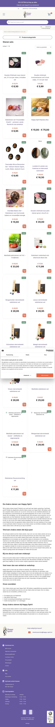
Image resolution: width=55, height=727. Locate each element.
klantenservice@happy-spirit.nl (42, 632)
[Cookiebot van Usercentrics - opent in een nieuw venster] (47, 351)
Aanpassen (26, 375)
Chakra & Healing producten (13, 31)
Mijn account (8, 648)
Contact (7, 665)
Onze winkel (8, 676)
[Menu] (53, 712)
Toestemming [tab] (9, 354)
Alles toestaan (44, 375)
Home (5, 31)
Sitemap (27, 723)
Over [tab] (45, 354)
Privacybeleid (8, 660)
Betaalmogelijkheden (10, 654)
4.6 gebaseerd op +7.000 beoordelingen (27, 8)
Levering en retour (9, 657)
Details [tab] (27, 354)
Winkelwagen (8, 662)
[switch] (50, 721)
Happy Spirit (31, 717)
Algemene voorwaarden (10, 651)
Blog (6, 673)
